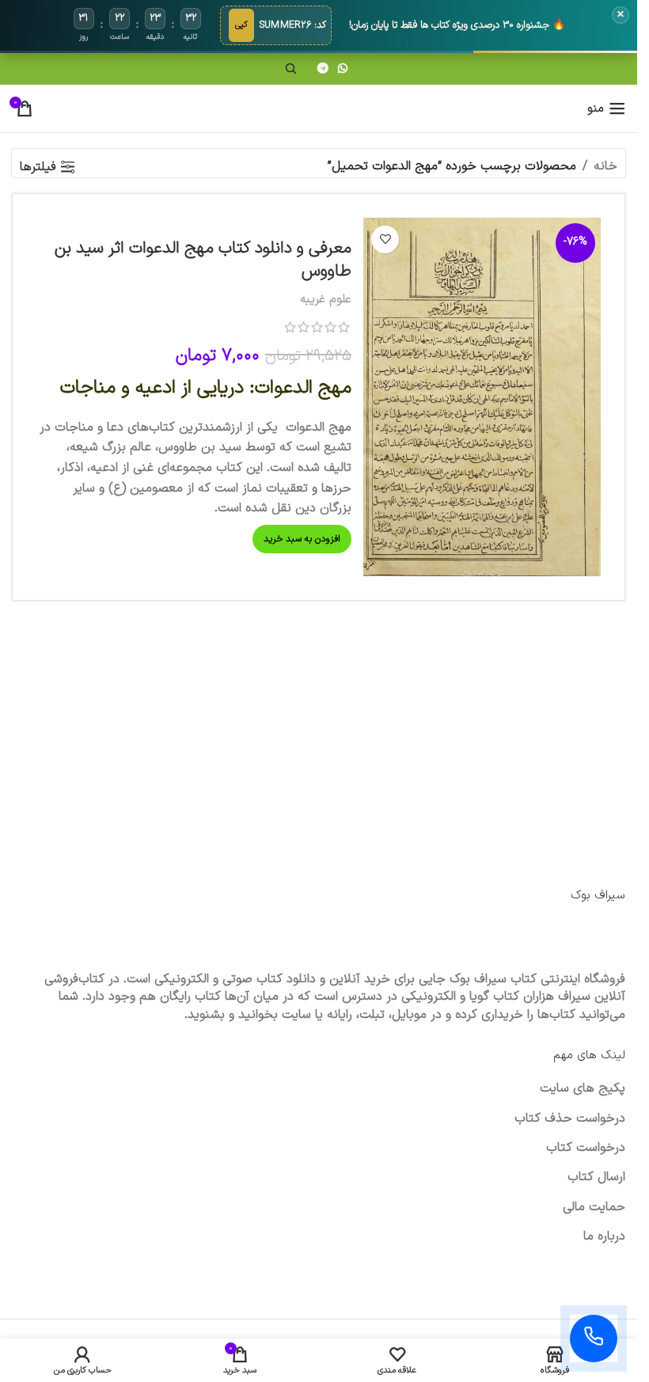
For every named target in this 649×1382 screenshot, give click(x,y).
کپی (241, 25)
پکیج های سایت (582, 1088)
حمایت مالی (594, 1207)
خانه (605, 166)
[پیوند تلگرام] (323, 69)
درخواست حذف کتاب (569, 1118)
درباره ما (604, 1236)
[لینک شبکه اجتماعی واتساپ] (342, 69)
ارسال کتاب (596, 1177)
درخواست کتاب (585, 1147)
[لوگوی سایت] (319, 107)
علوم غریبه (325, 299)
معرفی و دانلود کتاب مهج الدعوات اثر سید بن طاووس (203, 259)
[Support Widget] (593, 1338)
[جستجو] (291, 69)
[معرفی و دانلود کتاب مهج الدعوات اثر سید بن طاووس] (482, 397)
